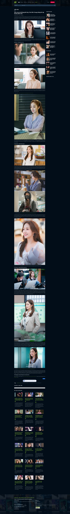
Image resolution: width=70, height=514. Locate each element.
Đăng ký (48, 2)
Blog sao (36, 2)
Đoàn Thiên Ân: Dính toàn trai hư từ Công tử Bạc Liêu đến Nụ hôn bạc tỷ (39, 399)
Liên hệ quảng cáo (30, 497)
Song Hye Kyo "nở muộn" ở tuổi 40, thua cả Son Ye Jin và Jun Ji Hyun (29, 433)
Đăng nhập (52, 2)
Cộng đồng (21, 2)
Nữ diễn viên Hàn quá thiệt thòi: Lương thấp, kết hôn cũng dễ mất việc (29, 482)
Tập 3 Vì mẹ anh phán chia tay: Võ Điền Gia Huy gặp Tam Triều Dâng (53, 59)
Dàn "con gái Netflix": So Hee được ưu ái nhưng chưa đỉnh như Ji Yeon (19, 482)
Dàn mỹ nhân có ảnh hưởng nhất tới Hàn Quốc (38, 482)
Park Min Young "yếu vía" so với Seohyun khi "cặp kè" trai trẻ (52, 38)
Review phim (25, 2)
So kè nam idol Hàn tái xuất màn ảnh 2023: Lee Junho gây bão (39, 466)
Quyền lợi (16, 497)
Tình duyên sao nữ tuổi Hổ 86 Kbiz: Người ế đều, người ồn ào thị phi (52, 46)
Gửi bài (44, 378)
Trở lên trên (54, 513)
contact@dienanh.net (38, 503)
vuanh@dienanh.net (16, 508)
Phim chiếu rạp (29, 2)
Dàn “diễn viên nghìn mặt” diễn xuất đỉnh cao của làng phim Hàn (39, 449)
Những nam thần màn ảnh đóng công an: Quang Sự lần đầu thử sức (18, 416)
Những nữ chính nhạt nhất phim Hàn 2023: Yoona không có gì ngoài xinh (29, 450)
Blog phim (33, 2)
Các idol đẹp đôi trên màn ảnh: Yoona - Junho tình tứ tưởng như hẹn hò (18, 466)
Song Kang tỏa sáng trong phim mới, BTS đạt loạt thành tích (52, 42)
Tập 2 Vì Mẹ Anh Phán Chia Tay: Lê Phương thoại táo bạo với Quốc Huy (53, 72)
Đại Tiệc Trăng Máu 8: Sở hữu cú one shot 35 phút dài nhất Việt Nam (53, 68)
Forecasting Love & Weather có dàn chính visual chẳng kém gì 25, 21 (52, 24)
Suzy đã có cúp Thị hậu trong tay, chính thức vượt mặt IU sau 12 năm (19, 449)
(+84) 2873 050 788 (16, 509)
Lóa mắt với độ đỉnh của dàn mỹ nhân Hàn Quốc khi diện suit (53, 33)
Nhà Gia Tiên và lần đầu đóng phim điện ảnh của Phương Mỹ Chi (29, 399)
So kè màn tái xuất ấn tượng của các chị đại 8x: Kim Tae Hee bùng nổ (29, 466)
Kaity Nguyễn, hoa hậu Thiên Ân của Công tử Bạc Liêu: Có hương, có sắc (39, 416)
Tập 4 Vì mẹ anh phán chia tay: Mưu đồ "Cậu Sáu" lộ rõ (53, 54)
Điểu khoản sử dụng (22, 497)
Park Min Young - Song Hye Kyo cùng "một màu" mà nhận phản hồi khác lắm (52, 15)
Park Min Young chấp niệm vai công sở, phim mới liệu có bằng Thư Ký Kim (53, 29)
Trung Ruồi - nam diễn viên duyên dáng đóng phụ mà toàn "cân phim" (29, 416)
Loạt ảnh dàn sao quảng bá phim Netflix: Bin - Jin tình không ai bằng (52, 20)
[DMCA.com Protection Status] (38, 507)
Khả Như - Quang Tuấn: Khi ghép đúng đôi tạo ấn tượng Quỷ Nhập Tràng (19, 399)
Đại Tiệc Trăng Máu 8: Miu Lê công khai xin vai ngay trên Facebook (53, 63)
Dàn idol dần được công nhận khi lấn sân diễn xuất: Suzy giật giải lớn (19, 433)
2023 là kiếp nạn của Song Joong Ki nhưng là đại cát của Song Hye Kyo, (39, 434)
